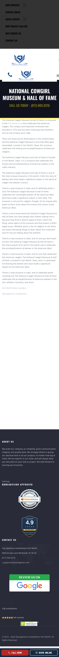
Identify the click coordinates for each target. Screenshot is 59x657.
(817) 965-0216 (8, 557)
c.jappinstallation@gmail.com (15, 562)
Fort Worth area (15, 123)
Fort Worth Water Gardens (14, 288)
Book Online (45, 652)
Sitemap (6, 481)
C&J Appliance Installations (14, 293)
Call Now (17, 652)
